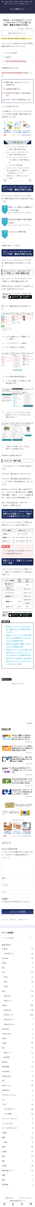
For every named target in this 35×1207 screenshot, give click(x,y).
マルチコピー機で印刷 (15, 165)
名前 (4, 878)
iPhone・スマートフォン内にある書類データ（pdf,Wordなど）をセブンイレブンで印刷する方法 (18, 638)
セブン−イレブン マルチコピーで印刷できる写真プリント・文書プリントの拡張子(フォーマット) (18, 170)
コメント (6, 857)
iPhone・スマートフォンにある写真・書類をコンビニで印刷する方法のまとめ (18, 629)
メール (5, 885)
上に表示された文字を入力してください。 (16, 901)
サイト (4, 892)
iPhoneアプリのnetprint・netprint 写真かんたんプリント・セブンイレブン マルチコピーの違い (18, 661)
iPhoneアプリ (7, 679)
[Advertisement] (17, 702)
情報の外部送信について (17, 1200)
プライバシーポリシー (26, 1198)
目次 (14, 142)
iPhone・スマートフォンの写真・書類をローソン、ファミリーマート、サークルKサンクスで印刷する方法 (18, 652)
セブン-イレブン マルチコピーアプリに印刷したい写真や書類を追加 (19, 160)
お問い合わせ (9, 1198)
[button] (31, 938)
